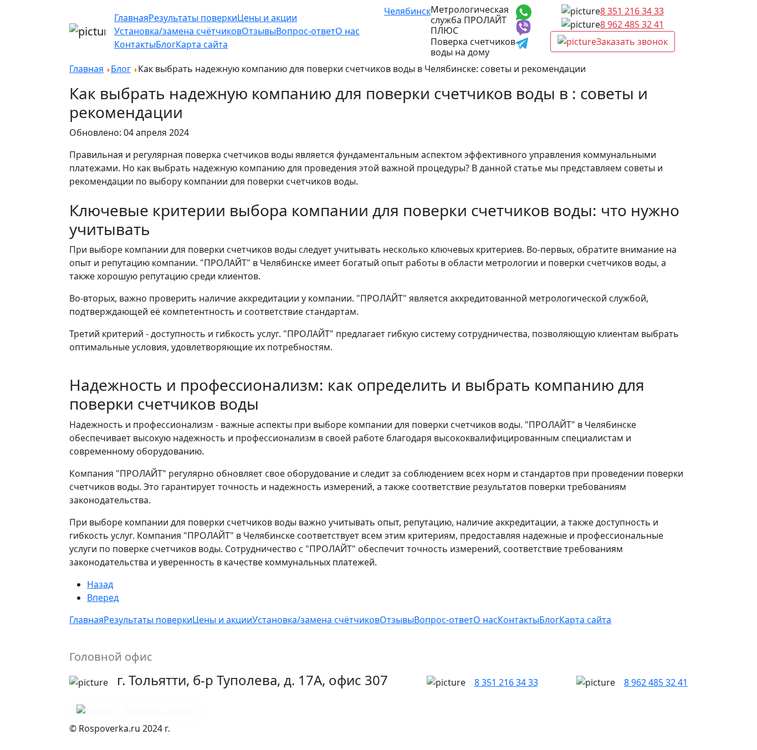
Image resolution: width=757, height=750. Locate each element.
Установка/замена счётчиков (178, 31)
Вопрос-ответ (305, 31)
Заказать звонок (632, 41)
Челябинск (407, 11)
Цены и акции (267, 18)
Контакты (135, 44)
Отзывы (259, 31)
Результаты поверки (193, 18)
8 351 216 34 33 (632, 11)
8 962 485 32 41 (632, 24)
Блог (166, 44)
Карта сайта (202, 44)
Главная (131, 18)
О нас (347, 31)
